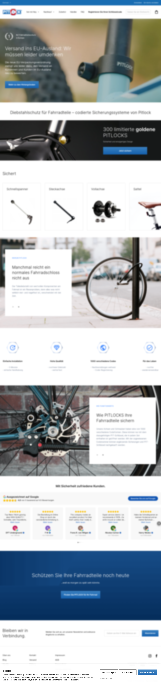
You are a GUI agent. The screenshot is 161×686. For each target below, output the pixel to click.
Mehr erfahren (106, 678)
